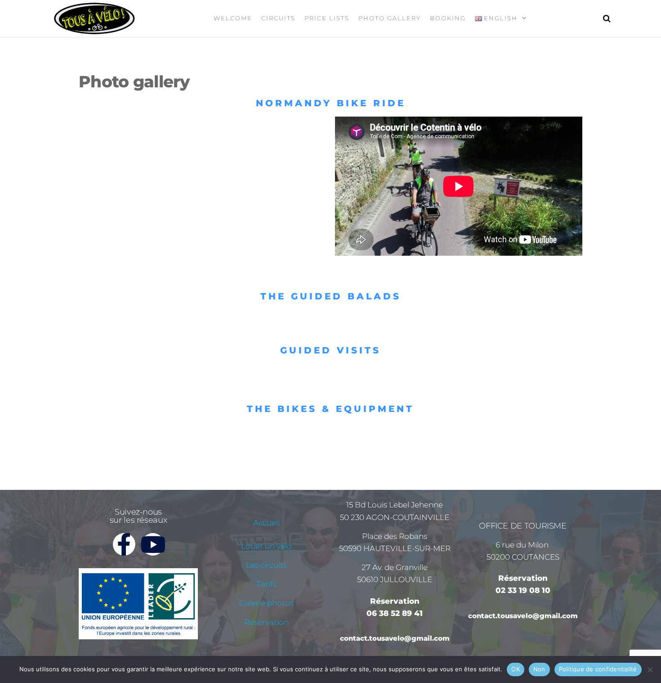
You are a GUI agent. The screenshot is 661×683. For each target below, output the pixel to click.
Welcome (233, 18)
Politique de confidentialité (598, 669)
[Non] (649, 669)
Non (539, 669)
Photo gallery (389, 18)
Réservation (266, 622)
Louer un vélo (266, 546)
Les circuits (266, 565)
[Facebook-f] (124, 544)
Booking (448, 18)
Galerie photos (266, 602)
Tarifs (266, 583)
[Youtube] (153, 544)
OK (515, 669)
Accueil (266, 522)
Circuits (278, 18)
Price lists (326, 18)
